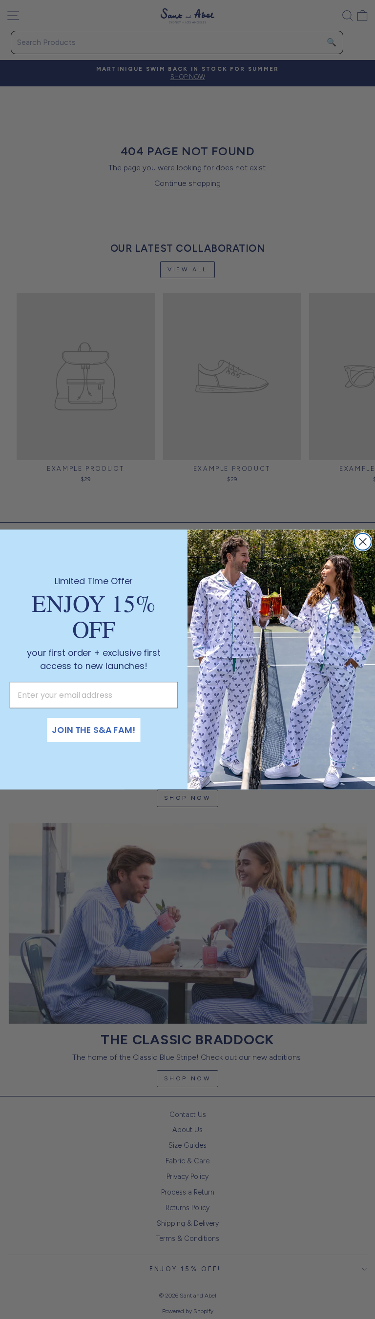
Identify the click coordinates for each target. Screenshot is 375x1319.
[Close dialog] (362, 541)
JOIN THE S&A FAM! (93, 730)
